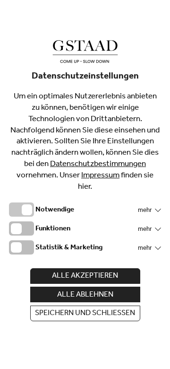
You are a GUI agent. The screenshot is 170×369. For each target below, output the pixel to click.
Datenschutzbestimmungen (98, 165)
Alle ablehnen (85, 295)
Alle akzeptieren (85, 276)
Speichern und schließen (85, 313)
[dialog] (85, 184)
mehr (145, 209)
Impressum (100, 176)
